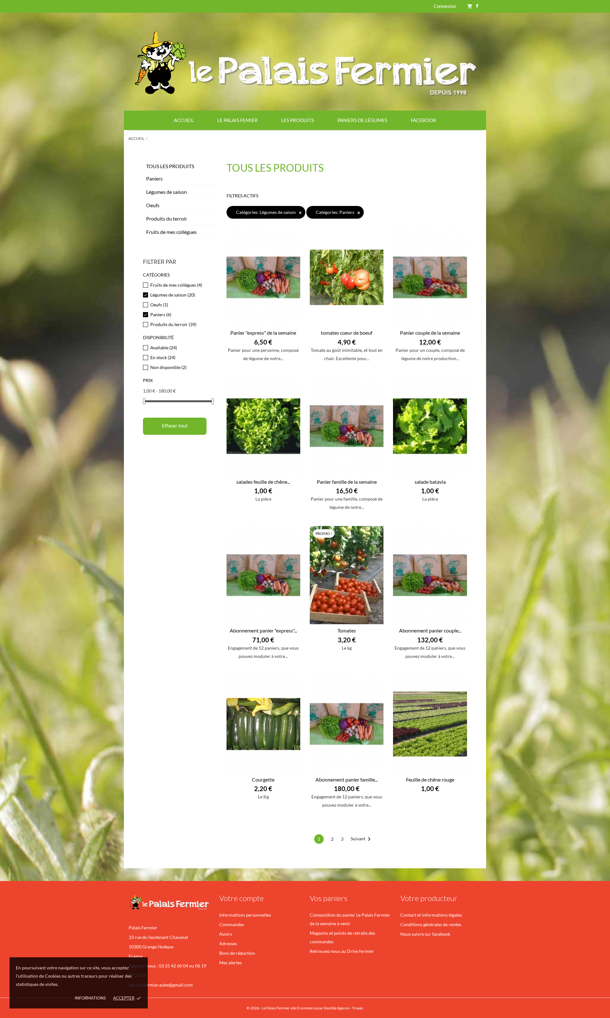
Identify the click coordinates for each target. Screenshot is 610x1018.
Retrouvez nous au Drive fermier (342, 951)
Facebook (423, 120)
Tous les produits (170, 166)
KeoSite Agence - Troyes (344, 1008)
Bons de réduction (237, 953)
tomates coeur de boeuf (346, 333)
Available (163, 347)
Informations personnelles (245, 915)
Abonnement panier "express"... (263, 630)
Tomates (346, 630)
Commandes (231, 924)
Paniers (154, 178)
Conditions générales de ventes (430, 924)
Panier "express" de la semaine (263, 333)
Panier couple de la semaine (430, 333)
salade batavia (430, 482)
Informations (90, 998)
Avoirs (225, 934)
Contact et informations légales (431, 915)
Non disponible (168, 367)
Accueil (184, 120)
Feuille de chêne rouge (430, 779)
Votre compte (241, 898)
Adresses (228, 943)
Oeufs (152, 205)
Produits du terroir (166, 218)
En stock (162, 357)
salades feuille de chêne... (263, 482)
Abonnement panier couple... (430, 630)
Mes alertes (230, 962)
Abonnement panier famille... (346, 779)
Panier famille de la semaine (347, 482)
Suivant (362, 839)
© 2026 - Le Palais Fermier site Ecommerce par (285, 1008)
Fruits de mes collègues (171, 232)
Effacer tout (175, 425)
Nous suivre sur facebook (425, 934)
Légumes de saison (166, 192)
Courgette (263, 779)
